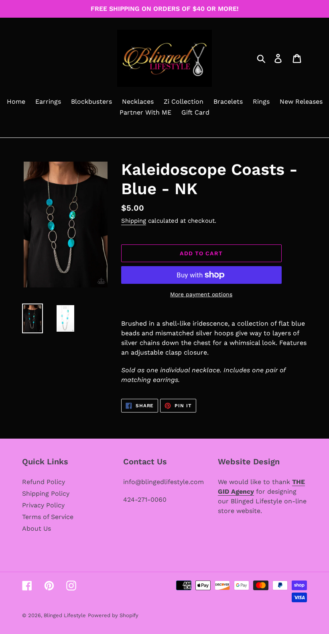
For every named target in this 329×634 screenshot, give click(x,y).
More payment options (201, 294)
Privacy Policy (43, 505)
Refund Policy (43, 482)
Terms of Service (47, 517)
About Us (36, 528)
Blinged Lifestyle (65, 615)
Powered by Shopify (113, 615)
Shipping (133, 220)
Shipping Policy (45, 493)
